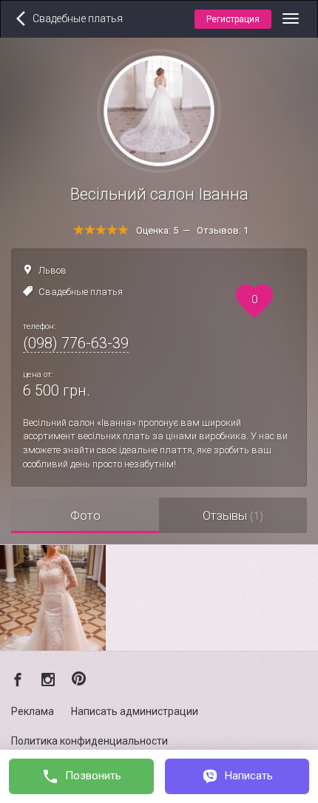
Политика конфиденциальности (89, 741)
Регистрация (233, 19)
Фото (85, 515)
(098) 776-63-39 (76, 343)
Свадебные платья (80, 291)
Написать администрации (134, 711)
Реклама (32, 711)
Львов (52, 270)
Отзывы (233, 515)
